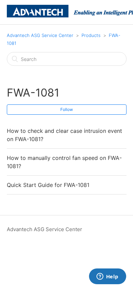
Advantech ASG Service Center (40, 35)
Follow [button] (66, 109)
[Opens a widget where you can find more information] (107, 277)
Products (91, 35)
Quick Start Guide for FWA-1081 (48, 184)
